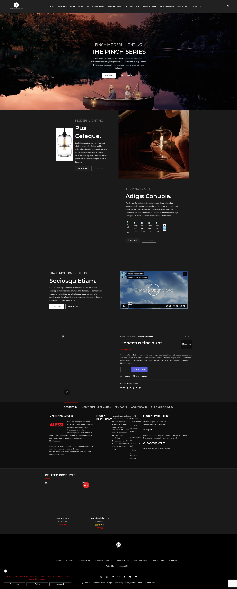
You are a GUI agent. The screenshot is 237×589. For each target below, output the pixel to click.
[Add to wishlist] (78, 496)
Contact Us (123, 566)
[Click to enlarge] (67, 392)
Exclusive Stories (102, 560)
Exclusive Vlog (175, 560)
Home (122, 336)
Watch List (110, 566)
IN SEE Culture (84, 560)
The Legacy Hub (141, 560)
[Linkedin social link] (136, 387)
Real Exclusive (158, 560)
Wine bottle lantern (100, 518)
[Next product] (191, 336)
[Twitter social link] (130, 387)
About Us (69, 560)
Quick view (78, 491)
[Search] (228, 6)
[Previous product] (186, 336)
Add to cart (139, 370)
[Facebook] (118, 577)
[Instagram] (107, 577)
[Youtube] (113, 577)
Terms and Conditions (146, 582)
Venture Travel (123, 560)
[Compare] (78, 485)
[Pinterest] (101, 577)
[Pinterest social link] (133, 387)
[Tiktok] (124, 577)
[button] (154, 290)
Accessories (131, 336)
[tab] (71, 406)
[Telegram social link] (139, 387)
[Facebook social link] (127, 387)
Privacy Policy (130, 582)
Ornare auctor (62, 518)
